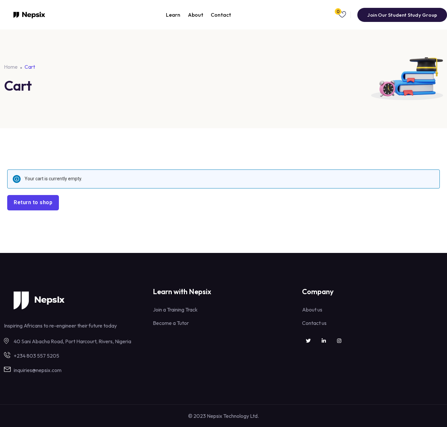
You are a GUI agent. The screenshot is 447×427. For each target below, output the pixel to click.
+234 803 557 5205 (36, 355)
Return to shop (33, 202)
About (195, 14)
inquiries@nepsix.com (38, 370)
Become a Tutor (171, 323)
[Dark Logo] (29, 15)
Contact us (314, 323)
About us (312, 309)
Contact (221, 14)
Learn (173, 14)
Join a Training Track (175, 309)
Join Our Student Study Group (402, 15)
